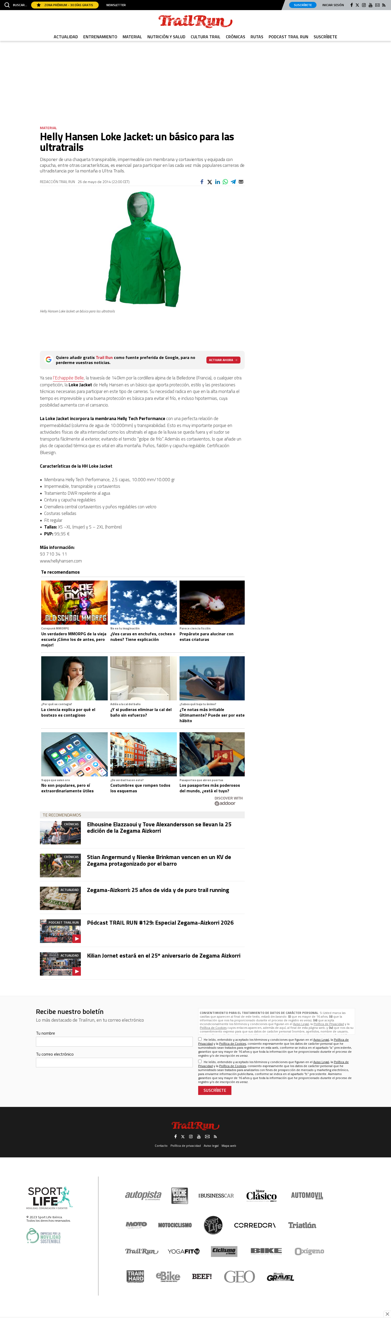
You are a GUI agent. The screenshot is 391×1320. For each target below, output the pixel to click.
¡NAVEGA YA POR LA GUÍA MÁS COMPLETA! (195, 711)
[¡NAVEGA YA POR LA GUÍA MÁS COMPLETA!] (195, 637)
